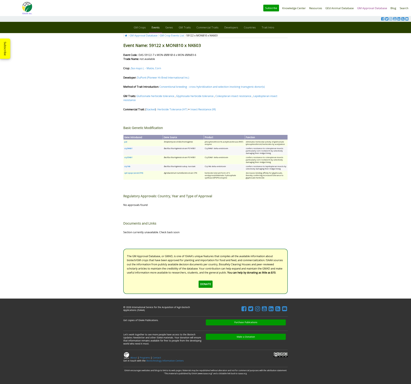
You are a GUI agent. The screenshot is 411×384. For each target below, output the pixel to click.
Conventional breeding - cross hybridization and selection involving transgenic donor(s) (212, 86)
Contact (157, 357)
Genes (169, 27)
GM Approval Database (372, 8)
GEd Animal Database (339, 8)
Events (156, 27)
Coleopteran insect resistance (233, 96)
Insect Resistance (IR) (203, 109)
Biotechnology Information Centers (165, 360)
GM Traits (185, 27)
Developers (231, 27)
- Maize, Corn (145, 68)
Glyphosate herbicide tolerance (195, 96)
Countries (250, 27)
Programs (145, 357)
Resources (315, 8)
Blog (393, 8)
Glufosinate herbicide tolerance (155, 96)
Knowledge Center (294, 8)
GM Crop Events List (172, 35)
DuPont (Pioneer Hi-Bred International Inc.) (163, 77)
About (133, 357)
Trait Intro (268, 27)
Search (404, 8)
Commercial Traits (208, 27)
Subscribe (271, 8)
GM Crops (140, 27)
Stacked (150, 109)
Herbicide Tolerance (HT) (172, 109)
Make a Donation (246, 336)
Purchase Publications (245, 322)
